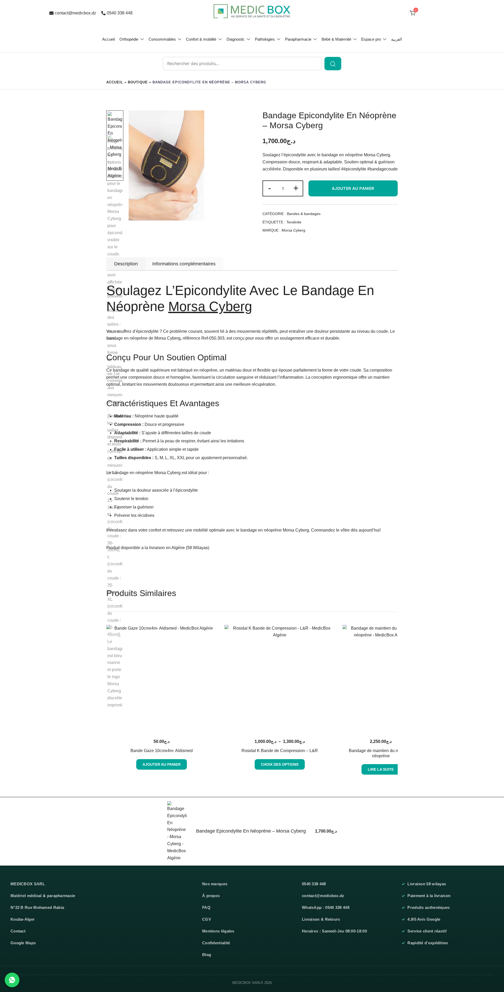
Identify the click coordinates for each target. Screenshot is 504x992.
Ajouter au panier (353, 188)
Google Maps (23, 943)
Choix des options (279, 764)
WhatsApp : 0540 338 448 (325, 907)
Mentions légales (218, 931)
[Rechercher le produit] (332, 63)
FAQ (206, 907)
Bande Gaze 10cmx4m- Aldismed (161, 750)
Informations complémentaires (184, 263)
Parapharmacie (298, 39)
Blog (206, 955)
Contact (17, 931)
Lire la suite (381, 769)
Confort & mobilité (201, 39)
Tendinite (293, 222)
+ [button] (295, 188)
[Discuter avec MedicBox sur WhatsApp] (12, 980)
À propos (211, 896)
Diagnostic (236, 39)
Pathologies (265, 39)
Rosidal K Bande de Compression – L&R (280, 750)
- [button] (269, 188)
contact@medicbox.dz (75, 13)
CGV (206, 919)
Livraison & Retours (321, 919)
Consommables (162, 39)
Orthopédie (128, 39)
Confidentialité (216, 943)
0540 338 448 (120, 13)
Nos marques (214, 884)
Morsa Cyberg (293, 230)
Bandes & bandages (304, 214)
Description (126, 263)
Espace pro (371, 39)
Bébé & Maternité (336, 39)
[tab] (126, 263)
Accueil (108, 39)
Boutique (138, 82)
